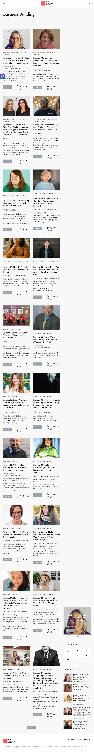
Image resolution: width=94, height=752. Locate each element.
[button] (2, 76)
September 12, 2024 (9, 473)
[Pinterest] (77, 655)
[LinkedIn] (68, 659)
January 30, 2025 (38, 345)
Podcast (6, 54)
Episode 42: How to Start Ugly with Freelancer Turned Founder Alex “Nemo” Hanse (46, 127)
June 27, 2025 (37, 209)
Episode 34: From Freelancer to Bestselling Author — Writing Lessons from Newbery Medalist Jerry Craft (46, 403)
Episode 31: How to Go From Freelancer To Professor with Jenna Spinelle (15, 535)
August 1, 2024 (38, 476)
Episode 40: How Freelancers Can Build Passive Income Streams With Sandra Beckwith (45, 202)
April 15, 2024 (7, 681)
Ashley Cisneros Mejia (12, 68)
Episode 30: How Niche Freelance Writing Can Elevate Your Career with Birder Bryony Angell (46, 536)
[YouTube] (86, 655)
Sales (13, 121)
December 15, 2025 (9, 66)
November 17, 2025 (39, 133)
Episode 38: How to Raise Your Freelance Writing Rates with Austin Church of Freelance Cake (46, 270)
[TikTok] (77, 651)
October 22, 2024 (38, 411)
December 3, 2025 (78, 704)
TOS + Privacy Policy (74, 740)
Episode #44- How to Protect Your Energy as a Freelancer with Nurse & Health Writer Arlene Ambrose (81, 698)
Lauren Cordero (18, 681)
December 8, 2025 (38, 69)
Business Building (9, 52)
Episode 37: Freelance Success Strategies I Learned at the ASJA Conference (15, 335)
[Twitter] (68, 655)
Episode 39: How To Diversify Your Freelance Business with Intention (15, 269)
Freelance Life (21, 52)
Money (18, 195)
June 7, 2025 (7, 275)
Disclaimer (87, 740)
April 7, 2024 (37, 691)
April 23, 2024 (37, 609)
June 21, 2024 (37, 543)
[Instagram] (68, 651)
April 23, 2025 (37, 278)
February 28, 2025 (8, 341)
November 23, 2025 (9, 138)
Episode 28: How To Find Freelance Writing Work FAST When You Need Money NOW (46, 601)
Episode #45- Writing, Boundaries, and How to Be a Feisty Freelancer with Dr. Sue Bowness (46, 61)
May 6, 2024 (6, 611)
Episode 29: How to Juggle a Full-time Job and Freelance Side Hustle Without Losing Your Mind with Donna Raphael (15, 603)
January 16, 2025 (8, 411)
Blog (4, 669)
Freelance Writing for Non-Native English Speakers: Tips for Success (16, 675)
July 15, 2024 (7, 540)
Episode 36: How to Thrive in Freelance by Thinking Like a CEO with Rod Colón (45, 340)
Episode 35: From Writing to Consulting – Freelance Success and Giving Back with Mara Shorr (16, 403)
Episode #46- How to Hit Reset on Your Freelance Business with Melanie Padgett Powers (16, 60)
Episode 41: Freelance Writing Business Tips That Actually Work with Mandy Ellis (16, 203)
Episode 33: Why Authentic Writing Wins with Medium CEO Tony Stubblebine (15, 467)
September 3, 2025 (9, 209)
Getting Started (21, 119)
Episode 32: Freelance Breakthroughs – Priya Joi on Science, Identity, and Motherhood (45, 468)
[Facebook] (86, 651)
